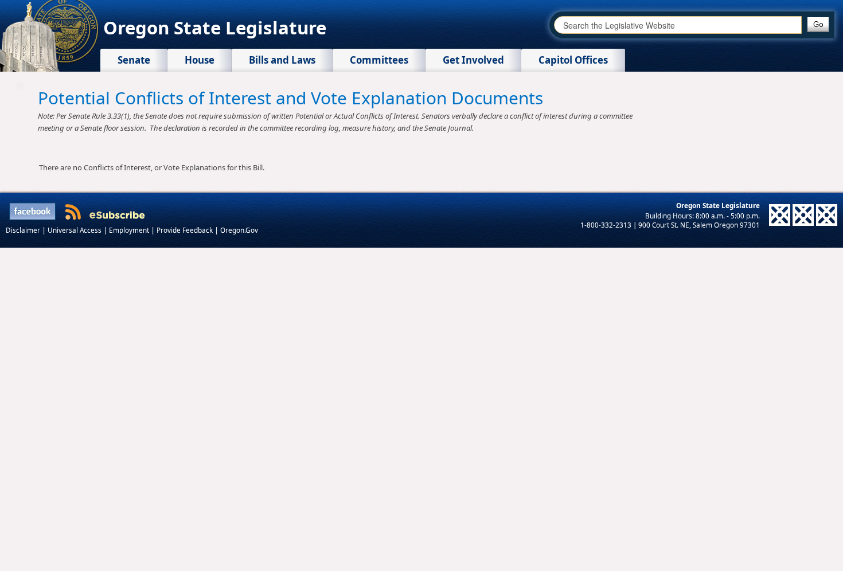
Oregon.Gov (239, 229)
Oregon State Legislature (214, 27)
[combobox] (678, 25)
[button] (818, 24)
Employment (130, 229)
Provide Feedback (185, 229)
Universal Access (75, 229)
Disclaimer (24, 229)
